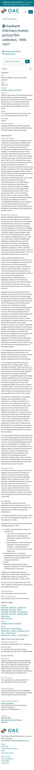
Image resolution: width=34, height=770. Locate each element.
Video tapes (5, 616)
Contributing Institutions (9, 749)
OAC (10, 11)
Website (4, 722)
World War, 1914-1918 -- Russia (11, 610)
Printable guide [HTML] (13, 51)
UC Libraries (8, 738)
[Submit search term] (27, 61)
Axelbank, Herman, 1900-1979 (11, 90)
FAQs (3, 751)
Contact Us (5, 763)
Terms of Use (5, 757)
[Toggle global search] (30, 12)
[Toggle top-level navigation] (25, 12)
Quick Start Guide (7, 753)
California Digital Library (20, 741)
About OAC (5, 746)
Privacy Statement (7, 759)
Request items (10, 54)
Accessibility (5, 761)
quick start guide (9, 4)
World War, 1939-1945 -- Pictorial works (14, 612)
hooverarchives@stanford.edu (11, 720)
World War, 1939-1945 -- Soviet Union (13, 608)
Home (3, 744)
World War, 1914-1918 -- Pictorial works (14, 614)
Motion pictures (6, 618)
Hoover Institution (10, 19)
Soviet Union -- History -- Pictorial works (14, 635)
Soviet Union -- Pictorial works (11, 629)
